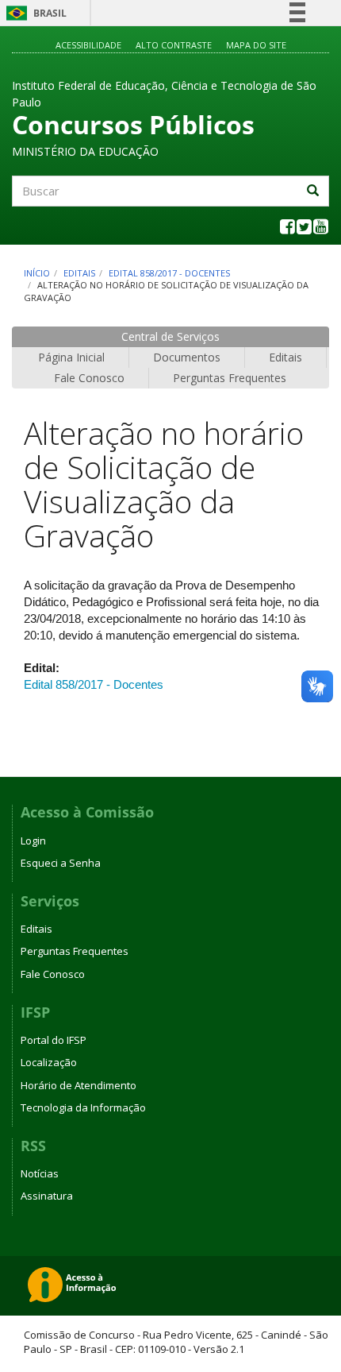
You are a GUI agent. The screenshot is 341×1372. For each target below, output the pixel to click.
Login (33, 840)
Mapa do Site (256, 45)
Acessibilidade (88, 45)
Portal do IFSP (53, 1040)
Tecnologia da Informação (83, 1107)
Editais (79, 273)
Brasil (33, 13)
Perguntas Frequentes (229, 377)
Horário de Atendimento (78, 1085)
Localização (49, 1062)
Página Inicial (71, 357)
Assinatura (47, 1195)
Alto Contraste (174, 45)
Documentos (186, 357)
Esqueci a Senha (61, 863)
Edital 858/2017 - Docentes (169, 273)
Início (37, 273)
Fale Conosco (89, 377)
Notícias (40, 1173)
